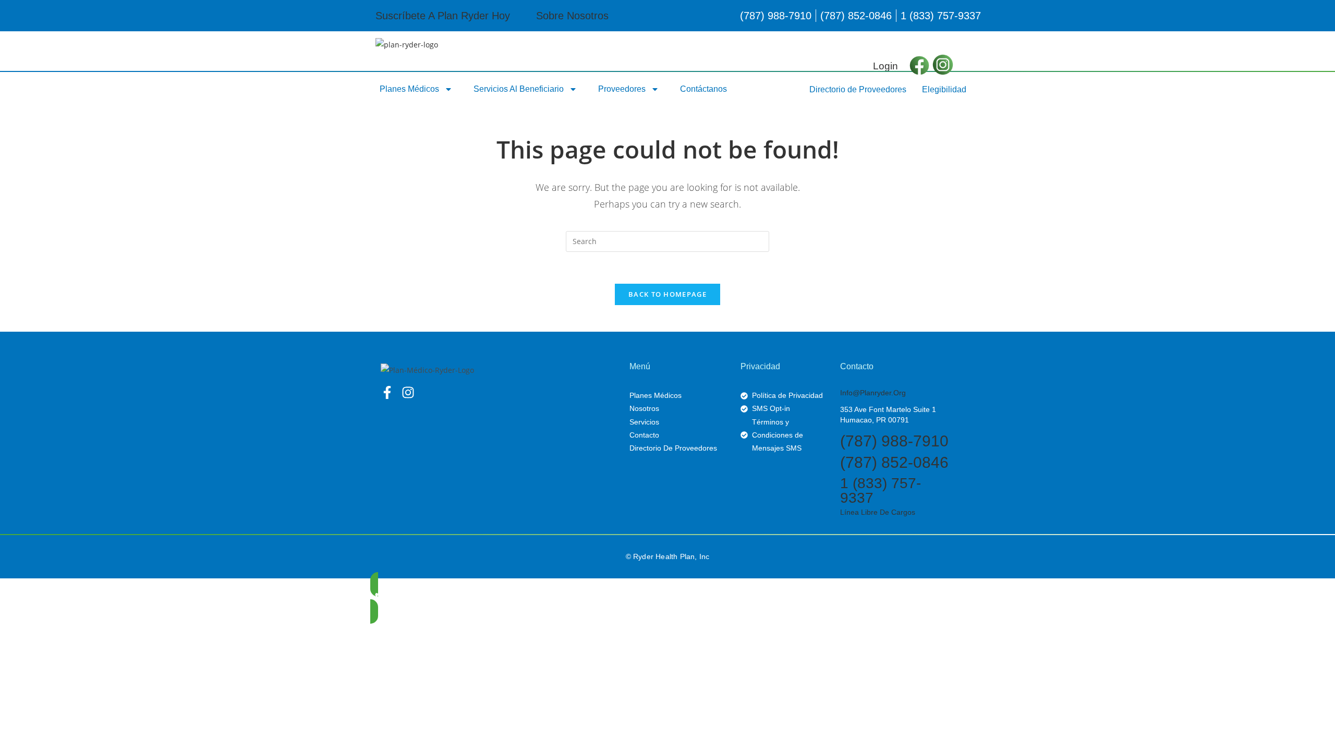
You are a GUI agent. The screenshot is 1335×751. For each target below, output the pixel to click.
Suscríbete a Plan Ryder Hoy (442, 15)
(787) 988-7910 (894, 441)
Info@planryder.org (873, 393)
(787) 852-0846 (894, 462)
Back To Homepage (667, 294)
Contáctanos (703, 88)
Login (885, 65)
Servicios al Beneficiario (519, 88)
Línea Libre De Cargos (877, 512)
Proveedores (622, 88)
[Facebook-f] (387, 392)
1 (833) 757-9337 (880, 490)
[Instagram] (408, 392)
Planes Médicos (409, 88)
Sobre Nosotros (572, 15)
